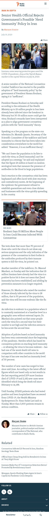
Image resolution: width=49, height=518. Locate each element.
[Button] (44, 40)
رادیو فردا (27, 515)
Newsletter (10, 515)
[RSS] (9, 492)
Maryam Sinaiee (11, 30)
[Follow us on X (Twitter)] (4, 492)
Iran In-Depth (9, 11)
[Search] (40, 515)
